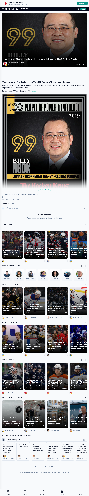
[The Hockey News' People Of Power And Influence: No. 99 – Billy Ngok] (44, 40)
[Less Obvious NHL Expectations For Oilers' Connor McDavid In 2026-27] (34, 301)
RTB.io (63, 470)
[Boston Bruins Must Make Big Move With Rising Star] (34, 339)
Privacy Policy (65, 472)
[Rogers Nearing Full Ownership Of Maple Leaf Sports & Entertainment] (57, 414)
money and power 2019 (10, 194)
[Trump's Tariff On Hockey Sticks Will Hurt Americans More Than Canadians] (34, 414)
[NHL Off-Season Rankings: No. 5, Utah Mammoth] (57, 301)
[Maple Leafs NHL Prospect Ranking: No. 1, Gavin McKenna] (12, 339)
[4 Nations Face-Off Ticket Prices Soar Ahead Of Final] (12, 245)
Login (83, 9)
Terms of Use (55, 472)
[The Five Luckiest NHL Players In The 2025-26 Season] (12, 301)
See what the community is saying (16, 435)
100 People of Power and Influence (28, 194)
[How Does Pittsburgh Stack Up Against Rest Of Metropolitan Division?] (57, 339)
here (34, 91)
